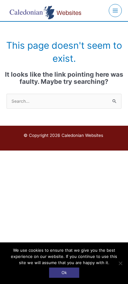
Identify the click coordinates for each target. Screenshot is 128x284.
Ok (64, 272)
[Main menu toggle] (115, 10)
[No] (120, 263)
